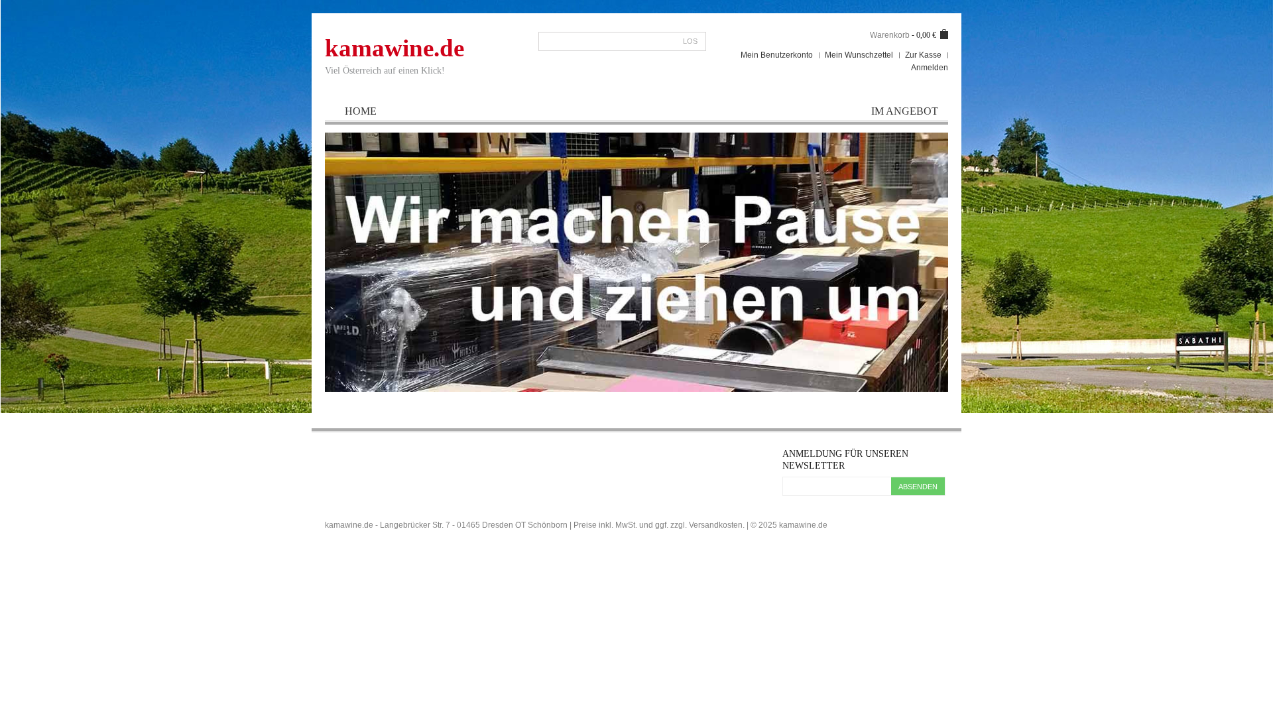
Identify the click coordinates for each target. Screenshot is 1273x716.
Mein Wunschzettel (859, 55)
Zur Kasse (923, 55)
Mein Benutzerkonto (777, 55)
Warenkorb (890, 35)
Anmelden (929, 67)
